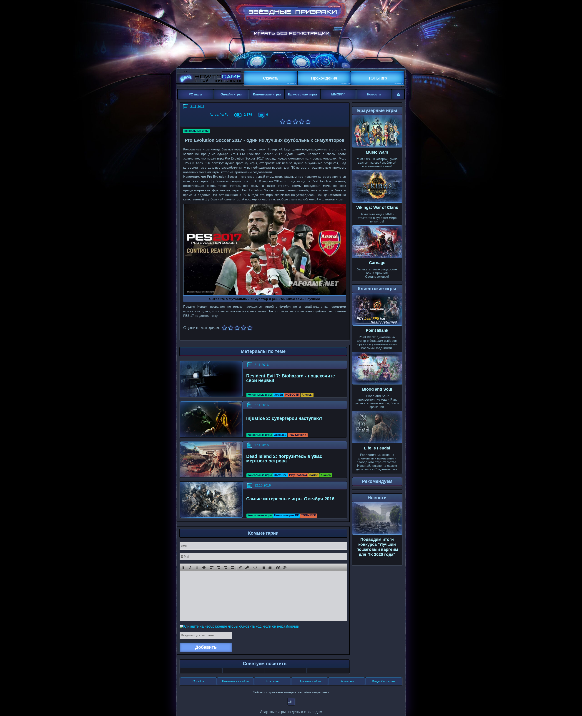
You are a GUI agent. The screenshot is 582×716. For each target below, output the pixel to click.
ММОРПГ (338, 94)
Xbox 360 (280, 435)
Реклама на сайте (235, 681)
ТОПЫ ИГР (308, 515)
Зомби (278, 394)
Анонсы (307, 394)
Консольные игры (196, 130)
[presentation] (183, 567)
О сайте (198, 681)
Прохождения (324, 78)
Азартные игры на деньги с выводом (291, 712)
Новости (374, 94)
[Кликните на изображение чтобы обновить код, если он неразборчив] (239, 626)
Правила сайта (310, 681)
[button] (183, 567)
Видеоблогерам (383, 681)
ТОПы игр (377, 78)
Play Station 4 (297, 435)
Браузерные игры (302, 94)
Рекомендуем (377, 481)
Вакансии (347, 681)
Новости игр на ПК (286, 515)
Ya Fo (224, 114)
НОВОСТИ (292, 394)
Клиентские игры (267, 94)
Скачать (270, 78)
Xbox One (280, 475)
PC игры (195, 94)
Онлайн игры (231, 94)
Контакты (272, 681)
